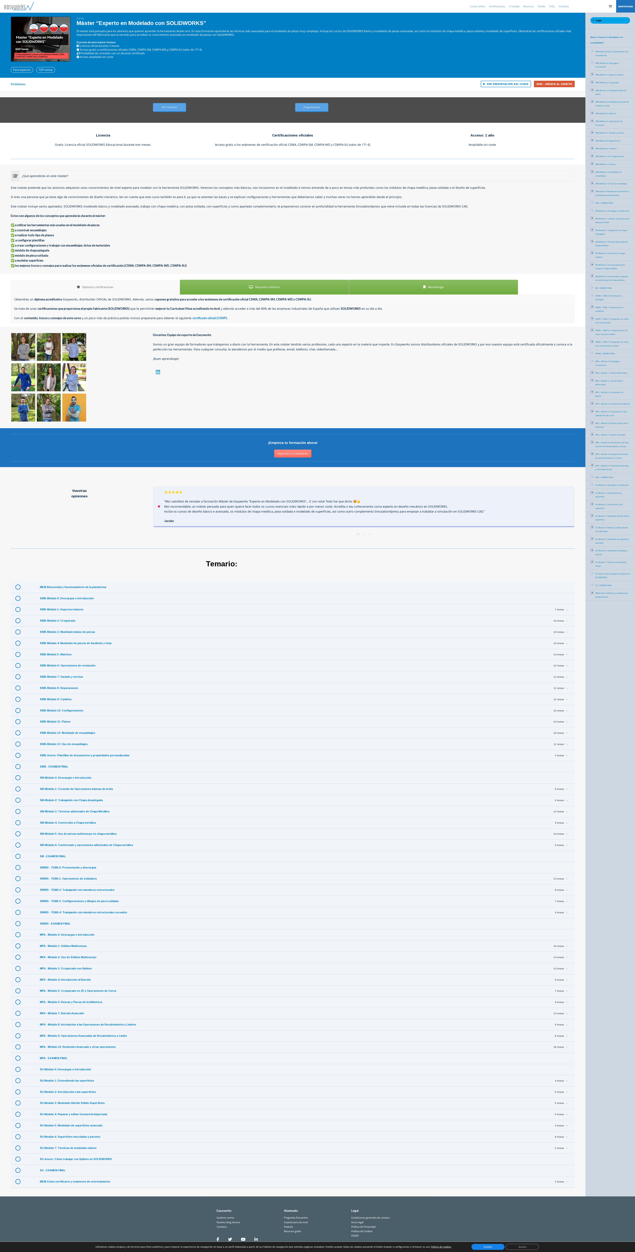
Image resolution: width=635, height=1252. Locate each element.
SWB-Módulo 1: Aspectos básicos (61, 609)
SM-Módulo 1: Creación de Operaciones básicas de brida (76, 789)
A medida (514, 6)
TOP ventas (46, 70)
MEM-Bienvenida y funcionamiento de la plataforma (73, 587)
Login (598, 20)
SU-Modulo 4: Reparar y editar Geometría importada (73, 1114)
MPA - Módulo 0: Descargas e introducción (67, 934)
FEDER (355, 1235)
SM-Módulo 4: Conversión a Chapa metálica (68, 822)
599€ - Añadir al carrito (554, 84)
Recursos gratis (292, 1231)
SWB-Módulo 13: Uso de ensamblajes (64, 744)
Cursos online (477, 6)
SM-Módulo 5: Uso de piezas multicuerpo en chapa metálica (78, 833)
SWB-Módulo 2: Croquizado (57, 620)
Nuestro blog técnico (228, 1222)
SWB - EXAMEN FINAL (54, 766)
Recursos (528, 6)
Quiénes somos (225, 1217)
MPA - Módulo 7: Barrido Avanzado (62, 1013)
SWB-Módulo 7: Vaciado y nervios (61, 676)
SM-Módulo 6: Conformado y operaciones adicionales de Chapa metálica (86, 845)
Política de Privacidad (363, 1226)
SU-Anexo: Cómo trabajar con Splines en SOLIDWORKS (76, 1159)
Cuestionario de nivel (296, 1222)
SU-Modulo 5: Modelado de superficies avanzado (71, 1125)
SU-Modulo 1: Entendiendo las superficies (67, 1080)
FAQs (552, 6)
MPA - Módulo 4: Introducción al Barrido (65, 979)
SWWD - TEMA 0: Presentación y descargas (68, 867)
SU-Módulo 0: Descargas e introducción (65, 1069)
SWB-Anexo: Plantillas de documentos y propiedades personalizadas (84, 755)
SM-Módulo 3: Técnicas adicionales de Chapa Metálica (74, 811)
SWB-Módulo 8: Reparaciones (59, 688)
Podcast (288, 1226)
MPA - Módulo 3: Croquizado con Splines (66, 968)
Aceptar (488, 1246)
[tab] (95, 287)
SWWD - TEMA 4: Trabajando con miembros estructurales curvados (83, 912)
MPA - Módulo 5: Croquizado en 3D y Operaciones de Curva (78, 990)
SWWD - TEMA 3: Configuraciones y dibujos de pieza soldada (79, 901)
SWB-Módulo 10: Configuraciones (61, 710)
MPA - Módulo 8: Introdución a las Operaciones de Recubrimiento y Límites (88, 1024)
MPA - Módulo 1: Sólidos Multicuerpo (63, 946)
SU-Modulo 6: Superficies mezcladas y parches (70, 1136)
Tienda (541, 6)
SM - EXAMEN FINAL (53, 856)
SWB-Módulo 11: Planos (55, 721)
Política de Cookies (362, 1231)
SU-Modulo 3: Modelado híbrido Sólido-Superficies (72, 1103)
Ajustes (522, 1246)
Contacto (564, 6)
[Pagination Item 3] (369, 534)
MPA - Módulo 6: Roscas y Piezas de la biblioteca (71, 1002)
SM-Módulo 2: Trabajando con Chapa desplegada (71, 800)
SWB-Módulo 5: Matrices (56, 654)
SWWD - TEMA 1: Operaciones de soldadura (68, 878)
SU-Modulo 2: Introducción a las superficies (68, 1092)
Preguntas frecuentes (296, 1217)
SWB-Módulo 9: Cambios (56, 699)
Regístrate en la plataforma (293, 453)
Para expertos (22, 70)
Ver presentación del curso (508, 84)
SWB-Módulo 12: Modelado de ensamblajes (67, 732)
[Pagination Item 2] (363, 534)
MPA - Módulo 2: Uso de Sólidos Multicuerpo (68, 957)
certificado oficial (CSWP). (210, 318)
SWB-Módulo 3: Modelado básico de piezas (67, 632)
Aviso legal (357, 1222)
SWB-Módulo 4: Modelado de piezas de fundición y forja (75, 643)
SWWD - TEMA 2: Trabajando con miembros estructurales (77, 889)
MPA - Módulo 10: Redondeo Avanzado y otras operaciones (78, 1047)
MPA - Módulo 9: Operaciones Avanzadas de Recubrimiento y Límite (83, 1035)
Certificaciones (497, 6)
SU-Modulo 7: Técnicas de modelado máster (68, 1148)
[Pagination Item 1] (358, 534)
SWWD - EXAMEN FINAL (55, 923)
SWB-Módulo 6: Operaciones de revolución (67, 665)
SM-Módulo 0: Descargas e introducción (65, 777)
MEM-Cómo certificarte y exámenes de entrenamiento (75, 1181)
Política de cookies (441, 1246)
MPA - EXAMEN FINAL (54, 1058)
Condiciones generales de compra (370, 1217)
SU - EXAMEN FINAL (53, 1170)
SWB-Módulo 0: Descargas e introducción (67, 598)
